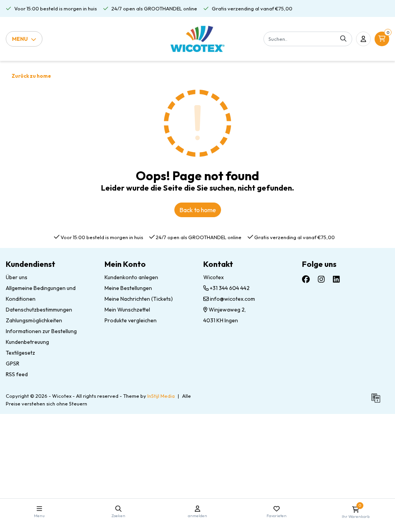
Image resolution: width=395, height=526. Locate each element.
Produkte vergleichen (131, 320)
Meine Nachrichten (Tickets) (139, 298)
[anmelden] (363, 39)
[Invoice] (377, 401)
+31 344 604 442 (229, 288)
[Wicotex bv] (197, 39)
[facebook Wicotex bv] (306, 279)
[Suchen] (343, 39)
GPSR (12, 363)
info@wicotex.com (232, 298)
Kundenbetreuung (27, 341)
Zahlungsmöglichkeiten (34, 320)
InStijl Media (161, 396)
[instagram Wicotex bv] (321, 279)
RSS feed (17, 374)
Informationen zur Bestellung (41, 331)
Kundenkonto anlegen (131, 277)
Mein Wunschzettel (127, 309)
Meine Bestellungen (128, 288)
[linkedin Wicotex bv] (336, 279)
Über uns (16, 277)
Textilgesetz (20, 352)
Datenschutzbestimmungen (39, 309)
